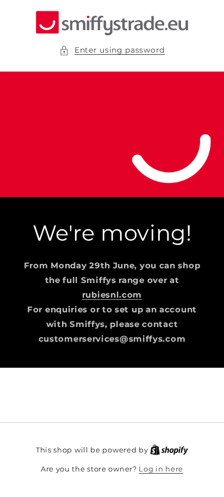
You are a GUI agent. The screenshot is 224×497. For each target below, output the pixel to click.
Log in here (161, 468)
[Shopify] (169, 449)
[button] (112, 50)
